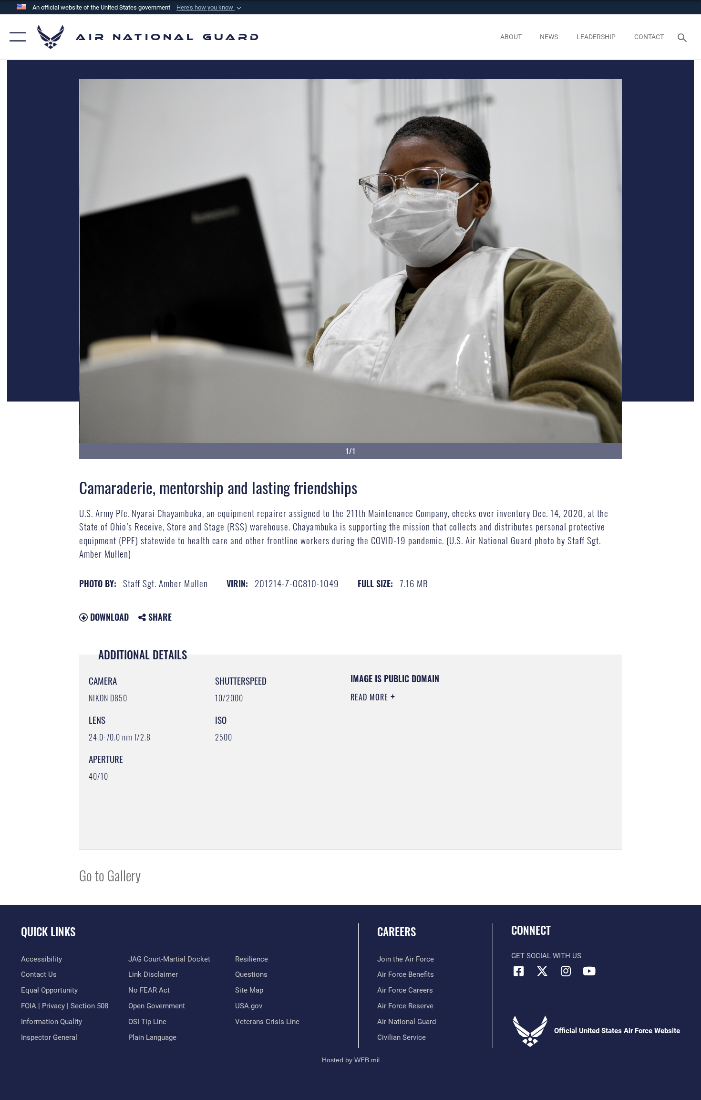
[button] (209, 7)
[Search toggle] (683, 36)
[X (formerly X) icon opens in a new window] (542, 971)
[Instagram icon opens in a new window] (565, 971)
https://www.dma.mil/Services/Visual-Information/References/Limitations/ (462, 771)
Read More (370, 697)
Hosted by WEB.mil (351, 1060)
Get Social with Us (546, 956)
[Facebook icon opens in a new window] (518, 971)
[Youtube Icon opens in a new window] (589, 971)
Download (108, 617)
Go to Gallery (110, 875)
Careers (396, 931)
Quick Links (48, 931)
